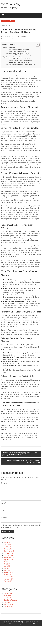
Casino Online (8, 593)
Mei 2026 (7, 542)
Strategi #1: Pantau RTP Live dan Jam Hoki (19, 51)
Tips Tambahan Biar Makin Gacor (12, 57)
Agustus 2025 (8, 559)
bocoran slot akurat (8, 39)
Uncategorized (8, 606)
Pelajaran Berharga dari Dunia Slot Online (19, 62)
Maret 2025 (7, 570)
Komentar (4, 483)
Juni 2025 (7, 564)
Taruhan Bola (8, 604)
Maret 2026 (7, 544)
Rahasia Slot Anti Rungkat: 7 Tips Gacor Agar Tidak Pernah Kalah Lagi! (23, 461)
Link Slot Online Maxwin (8, 21)
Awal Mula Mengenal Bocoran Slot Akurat (19, 49)
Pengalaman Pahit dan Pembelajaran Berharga (20, 54)
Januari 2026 (8, 549)
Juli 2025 (7, 562)
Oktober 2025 (8, 555)
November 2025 (9, 553)
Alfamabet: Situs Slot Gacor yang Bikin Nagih (19, 58)
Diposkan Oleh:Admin (8, 37)
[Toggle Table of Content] (36, 45)
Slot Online (7, 602)
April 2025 (7, 568)
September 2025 (9, 557)
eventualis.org (10, 4)
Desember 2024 (9, 577)
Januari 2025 (8, 575)
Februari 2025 (8, 572)
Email (3, 510)
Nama (3, 503)
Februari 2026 (8, 547)
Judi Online (7, 596)
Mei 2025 (7, 566)
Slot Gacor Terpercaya (11, 600)
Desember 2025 (9, 551)
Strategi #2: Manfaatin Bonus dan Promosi (19, 53)
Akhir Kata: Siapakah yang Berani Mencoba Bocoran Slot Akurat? (22, 65)
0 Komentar (22, 37)
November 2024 (9, 579)
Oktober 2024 (8, 581)
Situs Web (4, 518)
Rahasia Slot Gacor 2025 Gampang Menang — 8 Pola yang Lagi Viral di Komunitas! (19, 454)
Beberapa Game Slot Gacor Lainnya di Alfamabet (20, 60)
